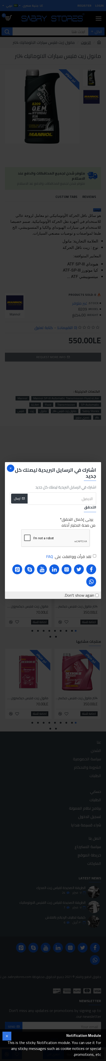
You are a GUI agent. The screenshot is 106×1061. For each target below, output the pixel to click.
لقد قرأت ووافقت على (68, 556)
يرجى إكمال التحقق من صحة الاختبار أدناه (78, 522)
